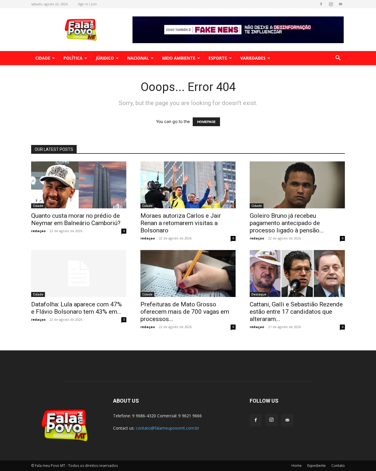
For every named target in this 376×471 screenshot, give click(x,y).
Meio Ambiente (178, 58)
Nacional (138, 58)
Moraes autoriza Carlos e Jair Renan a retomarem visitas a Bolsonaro (180, 223)
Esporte (218, 58)
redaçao (38, 231)
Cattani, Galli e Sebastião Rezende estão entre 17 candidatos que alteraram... (296, 312)
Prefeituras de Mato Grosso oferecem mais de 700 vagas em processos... (184, 312)
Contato (338, 465)
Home (296, 465)
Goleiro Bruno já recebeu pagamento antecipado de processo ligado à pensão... (287, 223)
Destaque (258, 294)
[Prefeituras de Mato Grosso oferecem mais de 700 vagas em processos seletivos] (188, 273)
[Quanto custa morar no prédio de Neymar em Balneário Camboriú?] (78, 184)
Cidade (42, 58)
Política (73, 58)
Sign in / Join (87, 4)
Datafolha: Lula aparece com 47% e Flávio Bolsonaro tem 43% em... (76, 308)
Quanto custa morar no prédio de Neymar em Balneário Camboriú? (75, 219)
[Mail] (340, 4)
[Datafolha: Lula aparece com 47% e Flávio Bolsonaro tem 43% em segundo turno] (78, 273)
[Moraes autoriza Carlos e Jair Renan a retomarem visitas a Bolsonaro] (188, 184)
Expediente (316, 465)
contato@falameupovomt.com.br (167, 428)
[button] (338, 58)
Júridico (105, 58)
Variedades (253, 58)
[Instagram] (330, 4)
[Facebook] (321, 4)
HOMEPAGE (206, 122)
